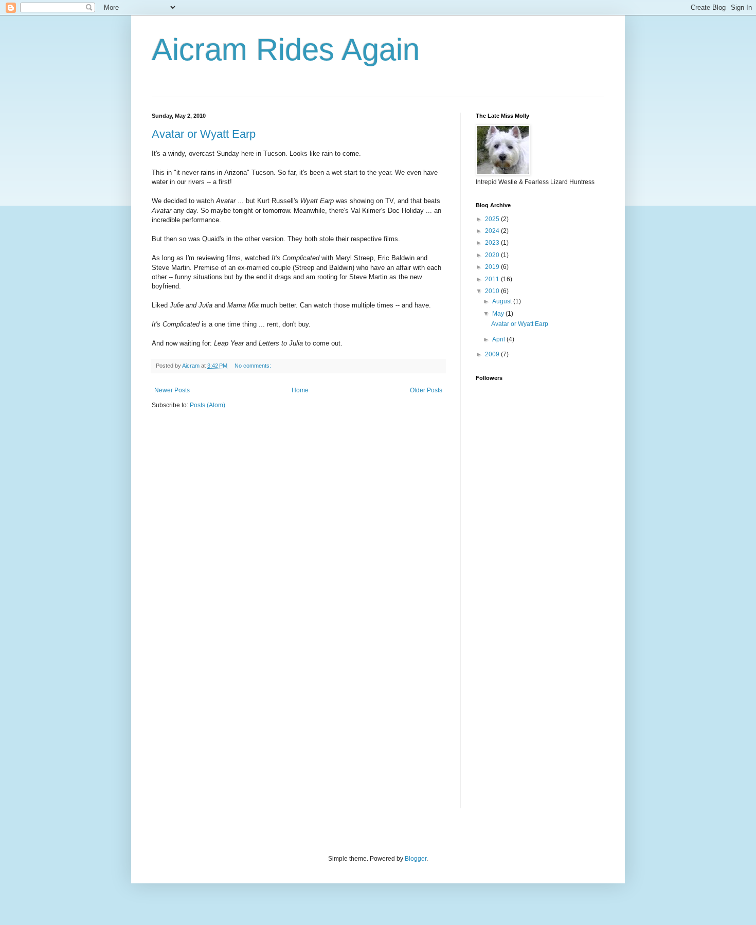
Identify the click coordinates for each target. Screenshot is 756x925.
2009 (493, 354)
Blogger (415, 858)
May (499, 313)
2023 (493, 242)
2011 (493, 279)
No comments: (254, 365)
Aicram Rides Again (286, 49)
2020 (493, 255)
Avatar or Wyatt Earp (204, 134)
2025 (493, 219)
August (502, 301)
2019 (493, 266)
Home (300, 390)
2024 (493, 230)
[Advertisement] (517, 636)
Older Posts (426, 390)
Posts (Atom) (207, 405)
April (499, 339)
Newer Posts (172, 390)
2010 (493, 291)
